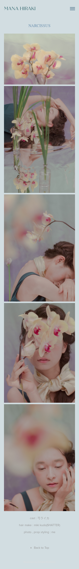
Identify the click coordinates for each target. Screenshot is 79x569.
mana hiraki (20, 8)
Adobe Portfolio (46, 562)
